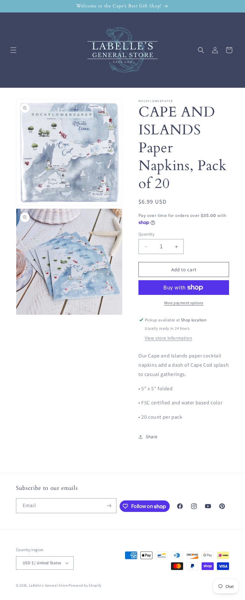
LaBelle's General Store (48, 585)
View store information (168, 338)
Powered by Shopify (85, 585)
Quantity (146, 234)
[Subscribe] (109, 505)
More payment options (184, 302)
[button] (13, 50)
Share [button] (152, 436)
